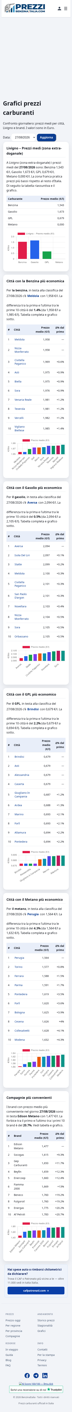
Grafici (41, 1331)
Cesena (19, 1021)
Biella (18, 381)
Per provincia (14, 1331)
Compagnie (13, 1336)
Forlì (17, 823)
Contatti (42, 1349)
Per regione (13, 1325)
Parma (19, 985)
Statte (18, 564)
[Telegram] (36, 1376)
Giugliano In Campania (22, 794)
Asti (17, 372)
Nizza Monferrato (22, 350)
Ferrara (19, 976)
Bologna (20, 1012)
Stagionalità (44, 1325)
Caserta (19, 784)
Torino (18, 967)
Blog (8, 1360)
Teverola (20, 409)
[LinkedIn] (44, 1376)
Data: (6, 137)
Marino (19, 814)
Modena (20, 1039)
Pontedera (21, 841)
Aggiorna (46, 137)
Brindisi (33, 709)
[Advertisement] (36, 58)
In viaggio (12, 1349)
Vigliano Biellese (20, 428)
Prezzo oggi (13, 1320)
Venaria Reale (23, 399)
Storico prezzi (46, 1320)
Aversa (32, 502)
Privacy (41, 1360)
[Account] (59, 8)
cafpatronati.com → (36, 1290)
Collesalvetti (22, 1030)
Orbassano (21, 636)
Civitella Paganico (20, 362)
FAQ (8, 1365)
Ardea (18, 805)
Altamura (20, 832)
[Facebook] (27, 1376)
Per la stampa (46, 1355)
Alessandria (22, 775)
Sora (17, 390)
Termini (42, 1365)
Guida (9, 1355)
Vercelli (19, 418)
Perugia (33, 914)
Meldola (33, 296)
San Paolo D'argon (21, 596)
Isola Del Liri (22, 555)
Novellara (20, 606)
